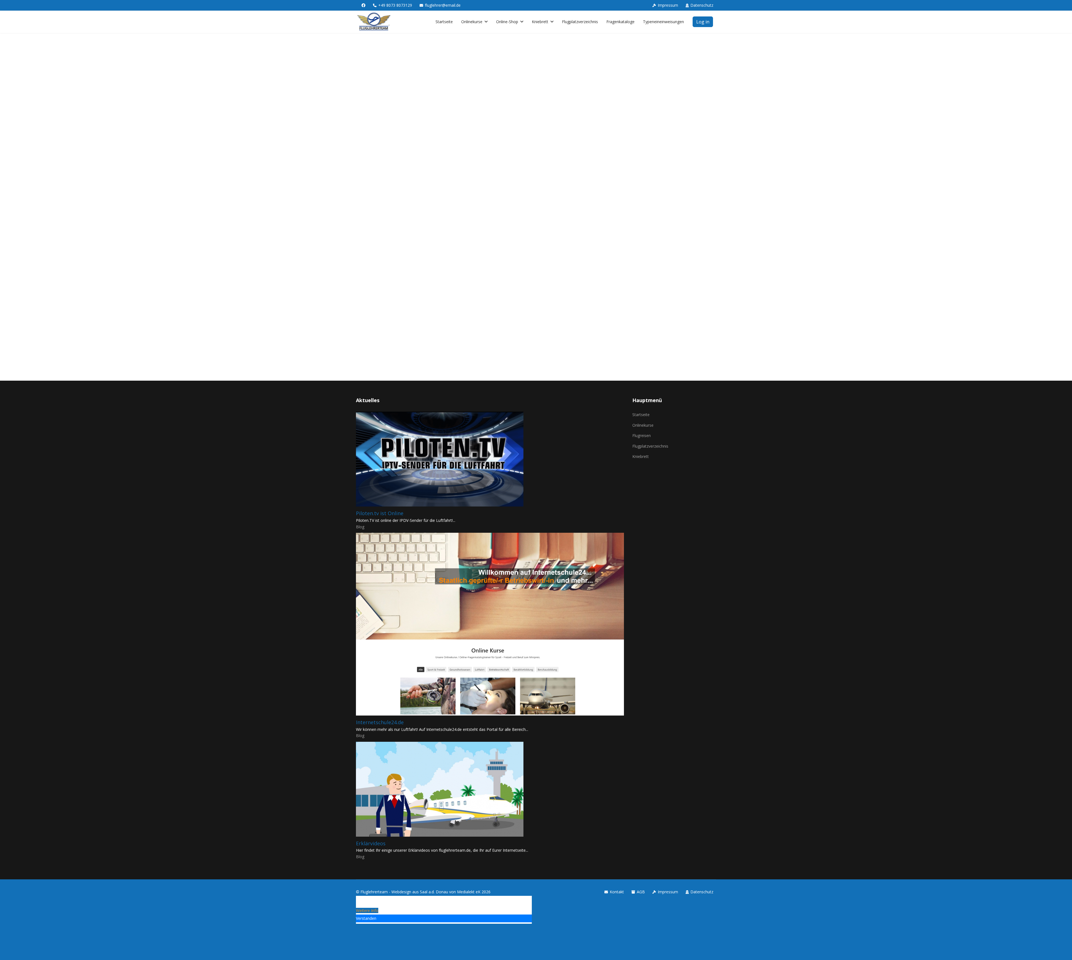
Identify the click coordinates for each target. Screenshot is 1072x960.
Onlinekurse (471, 21)
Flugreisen (641, 435)
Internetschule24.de (380, 722)
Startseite (444, 21)
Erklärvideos (371, 843)
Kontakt (617, 891)
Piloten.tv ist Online (379, 513)
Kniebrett (540, 21)
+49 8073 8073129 (395, 5)
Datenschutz (701, 5)
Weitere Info (367, 910)
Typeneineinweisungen (663, 21)
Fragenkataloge (620, 21)
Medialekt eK (468, 891)
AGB (641, 891)
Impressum (668, 5)
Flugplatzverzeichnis (580, 21)
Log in (702, 22)
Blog (360, 526)
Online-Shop (507, 21)
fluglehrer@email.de (443, 5)
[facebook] (363, 5)
